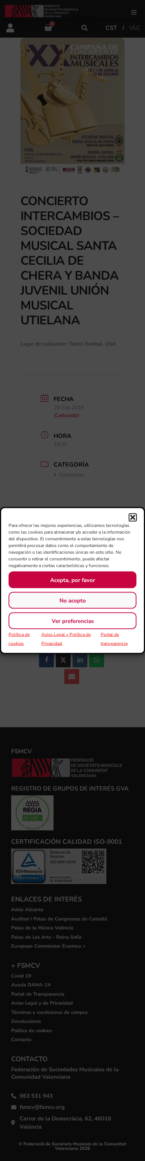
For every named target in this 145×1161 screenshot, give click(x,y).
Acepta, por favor (72, 579)
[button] (132, 517)
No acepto (72, 600)
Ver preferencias (73, 620)
